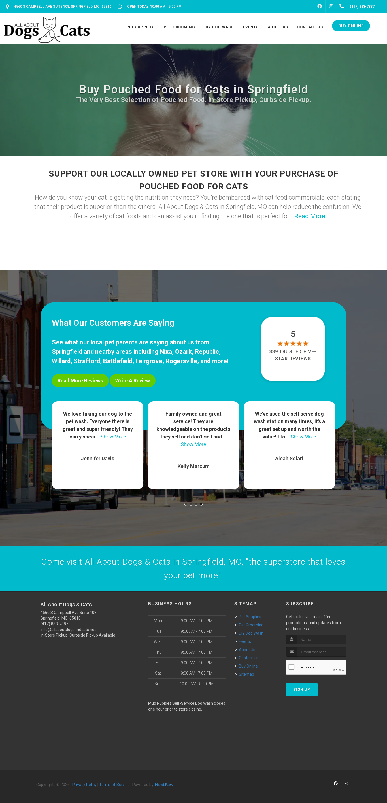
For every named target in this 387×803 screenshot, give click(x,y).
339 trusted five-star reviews (293, 355)
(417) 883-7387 (54, 624)
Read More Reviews (80, 381)
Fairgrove (148, 361)
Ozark (183, 351)
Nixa (166, 351)
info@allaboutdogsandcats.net (68, 629)
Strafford (87, 361)
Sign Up (302, 689)
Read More (309, 216)
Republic (207, 351)
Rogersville (181, 361)
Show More (102, 444)
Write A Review (132, 381)
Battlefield (117, 361)
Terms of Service (114, 784)
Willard (61, 361)
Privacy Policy (84, 784)
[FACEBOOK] (319, 6)
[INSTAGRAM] (331, 6)
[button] (185, 504)
